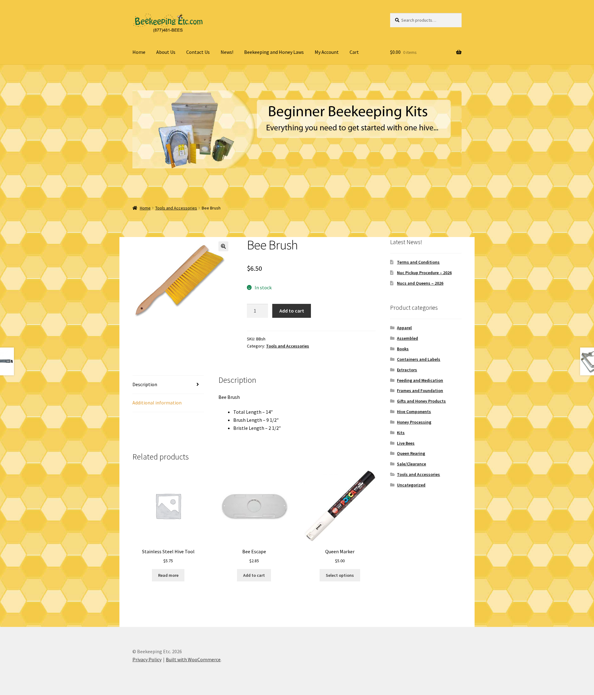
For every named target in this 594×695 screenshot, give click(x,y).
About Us (165, 52)
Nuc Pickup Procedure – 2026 (424, 272)
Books (403, 349)
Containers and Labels (418, 359)
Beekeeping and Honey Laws (274, 52)
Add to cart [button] (254, 575)
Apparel (404, 327)
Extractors (407, 370)
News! (227, 52)
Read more (168, 575)
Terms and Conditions (418, 262)
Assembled (407, 338)
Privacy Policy (146, 659)
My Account (327, 52)
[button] (223, 246)
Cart (354, 52)
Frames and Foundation (420, 390)
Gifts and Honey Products (421, 401)
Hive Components (414, 411)
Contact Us (198, 52)
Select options (340, 575)
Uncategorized (411, 485)
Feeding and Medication (420, 380)
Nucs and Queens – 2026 (420, 283)
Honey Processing (414, 422)
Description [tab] (144, 384)
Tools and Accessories (176, 208)
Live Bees (406, 443)
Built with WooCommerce (193, 659)
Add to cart (291, 311)
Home (138, 52)
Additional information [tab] (157, 402)
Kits (401, 432)
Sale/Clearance (411, 464)
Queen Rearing (411, 453)
